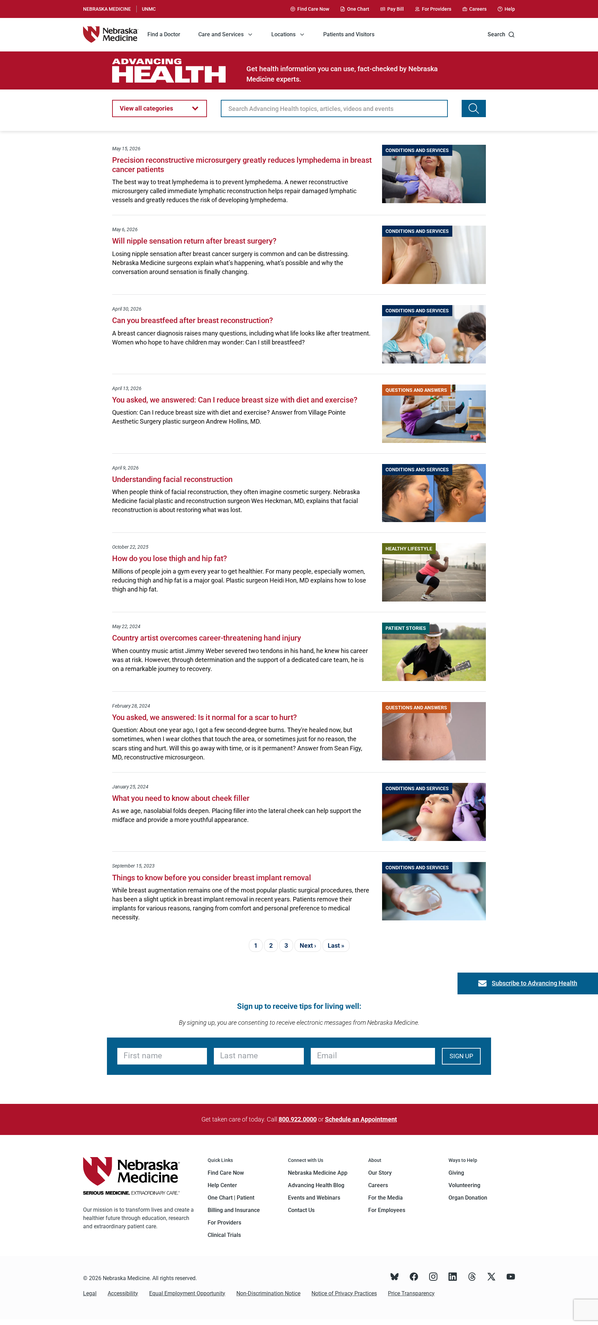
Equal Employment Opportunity (187, 1293)
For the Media (385, 1197)
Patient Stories (406, 628)
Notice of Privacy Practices (344, 1293)
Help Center (222, 1185)
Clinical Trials (224, 1235)
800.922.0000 (298, 1119)
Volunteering (464, 1185)
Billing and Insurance (234, 1210)
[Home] (110, 34)
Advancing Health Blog (316, 1185)
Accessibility (123, 1293)
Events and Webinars (314, 1197)
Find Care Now (226, 1173)
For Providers (224, 1222)
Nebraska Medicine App (317, 1173)
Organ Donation (467, 1197)
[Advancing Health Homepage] (179, 70)
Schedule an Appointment (361, 1119)
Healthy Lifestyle (409, 548)
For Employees (386, 1210)
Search (496, 34)
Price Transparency (411, 1293)
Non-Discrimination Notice (268, 1293)
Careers (378, 1185)
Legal (90, 1293)
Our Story (380, 1173)
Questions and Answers (416, 390)
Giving (456, 1173)
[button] (159, 108)
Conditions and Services (417, 150)
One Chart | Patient (231, 1197)
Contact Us (301, 1210)
